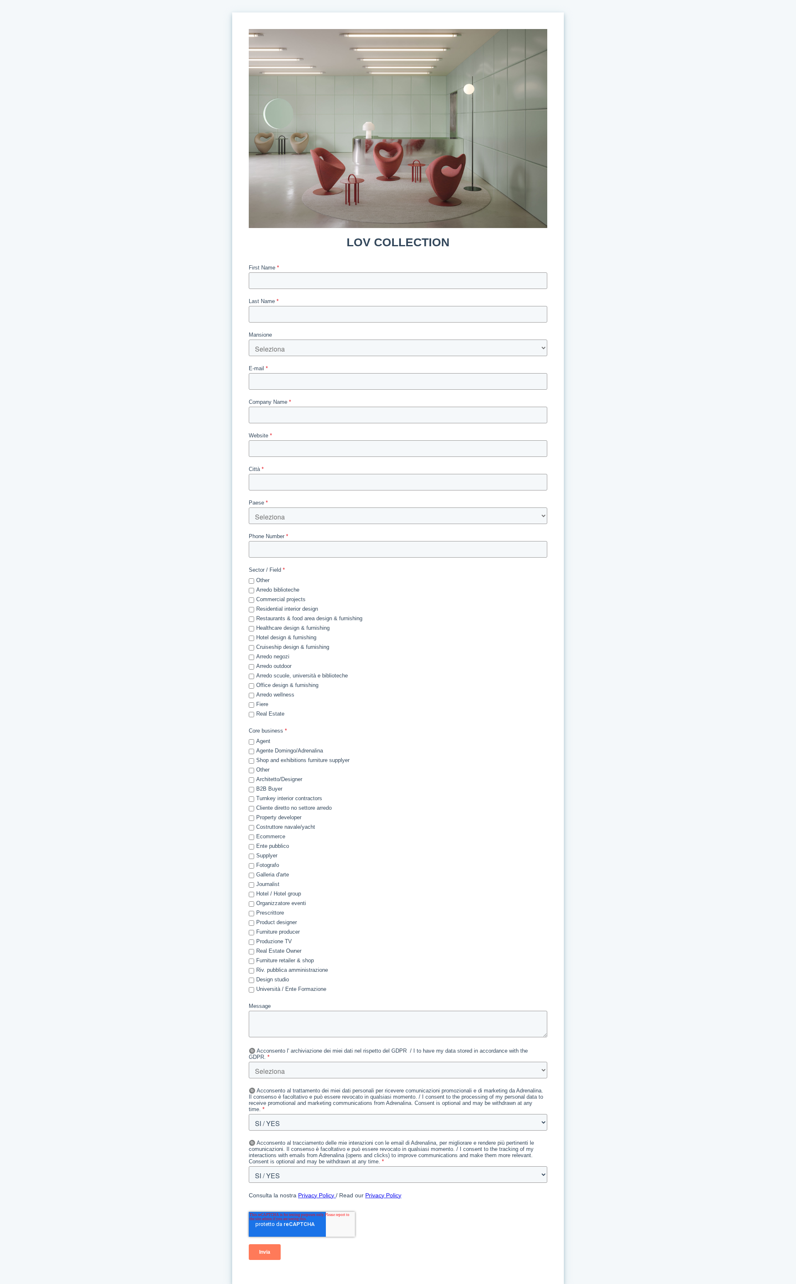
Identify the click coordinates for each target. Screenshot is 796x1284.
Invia (264, 1252)
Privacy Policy (317, 1195)
